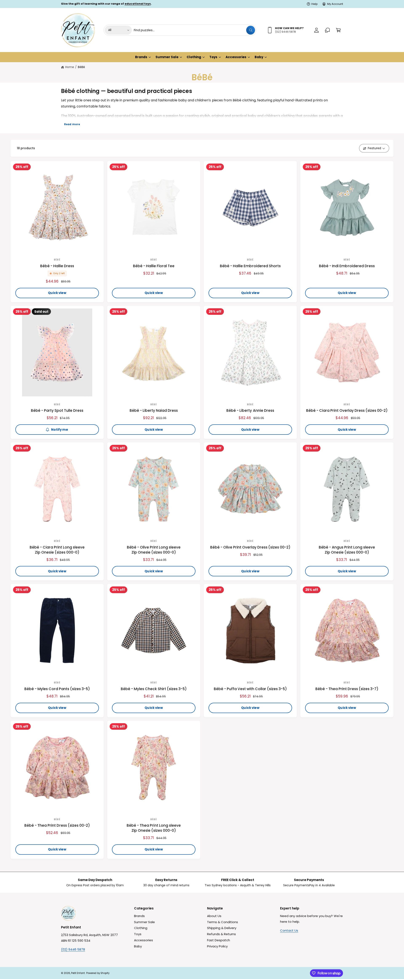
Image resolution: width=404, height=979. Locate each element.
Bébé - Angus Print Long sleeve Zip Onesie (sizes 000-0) (347, 550)
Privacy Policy (217, 946)
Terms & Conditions (222, 922)
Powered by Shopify (97, 973)
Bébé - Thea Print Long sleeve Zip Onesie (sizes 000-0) (154, 828)
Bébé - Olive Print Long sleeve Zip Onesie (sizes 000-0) (154, 550)
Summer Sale (166, 57)
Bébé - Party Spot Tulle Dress (57, 410)
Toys (213, 57)
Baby (259, 57)
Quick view (57, 293)
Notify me (59, 429)
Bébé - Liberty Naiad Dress (154, 410)
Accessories (236, 57)
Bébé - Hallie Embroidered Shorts (250, 266)
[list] (202, 882)
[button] (338, 30)
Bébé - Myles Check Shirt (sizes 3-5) (154, 689)
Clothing (194, 57)
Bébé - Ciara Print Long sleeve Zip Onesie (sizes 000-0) (57, 550)
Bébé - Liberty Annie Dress (250, 410)
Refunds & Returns (221, 934)
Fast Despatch (218, 940)
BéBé (81, 67)
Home (69, 67)
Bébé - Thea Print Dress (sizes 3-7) (346, 689)
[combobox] (194, 30)
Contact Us (289, 930)
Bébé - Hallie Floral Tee (153, 266)
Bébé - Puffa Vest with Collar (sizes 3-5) (250, 689)
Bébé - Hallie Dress (57, 266)
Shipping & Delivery (221, 928)
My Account (335, 4)
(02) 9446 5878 (73, 949)
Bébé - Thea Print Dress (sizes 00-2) (57, 825)
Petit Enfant (78, 973)
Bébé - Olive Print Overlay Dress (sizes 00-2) (250, 547)
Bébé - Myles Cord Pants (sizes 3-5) (57, 689)
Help (314, 4)
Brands (141, 57)
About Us (214, 916)
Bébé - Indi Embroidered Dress (347, 266)
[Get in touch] (327, 30)
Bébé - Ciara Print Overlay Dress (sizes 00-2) (347, 410)
